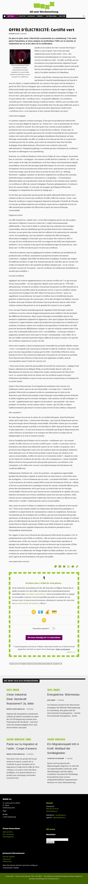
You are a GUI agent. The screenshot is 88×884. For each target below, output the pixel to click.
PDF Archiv (50, 829)
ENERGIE (16, 690)
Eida (10, 664)
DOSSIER (10, 739)
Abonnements (8, 832)
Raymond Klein (14, 33)
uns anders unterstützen (36, 594)
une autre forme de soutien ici (27, 603)
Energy (24, 664)
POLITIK (22, 16)
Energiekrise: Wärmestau (63, 694)
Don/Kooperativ (8, 837)
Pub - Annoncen (8, 834)
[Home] (4, 16)
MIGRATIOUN (19, 739)
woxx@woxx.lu (61, 815)
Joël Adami (51, 700)
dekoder (74, 652)
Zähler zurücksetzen (63, 649)
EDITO (9, 690)
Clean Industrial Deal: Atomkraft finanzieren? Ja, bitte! (20, 699)
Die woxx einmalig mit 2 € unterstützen (44, 637)
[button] (83, 16)
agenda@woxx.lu (59, 817)
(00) (52, 809)
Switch (51, 629)
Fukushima (37, 664)
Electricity (17, 664)
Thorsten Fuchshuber (55, 758)
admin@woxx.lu (52, 811)
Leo (53, 664)
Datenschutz (7, 861)
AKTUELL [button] (11, 16)
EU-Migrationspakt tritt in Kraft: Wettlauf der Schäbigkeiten (63, 748)
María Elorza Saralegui (16, 709)
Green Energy (46, 664)
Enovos (30, 664)
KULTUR (62, 16)
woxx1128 (59, 664)
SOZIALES (31, 16)
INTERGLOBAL (51, 16)
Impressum (7, 859)
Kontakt (49, 803)
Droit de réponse (9, 857)
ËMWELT (40, 16)
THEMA (28, 739)
